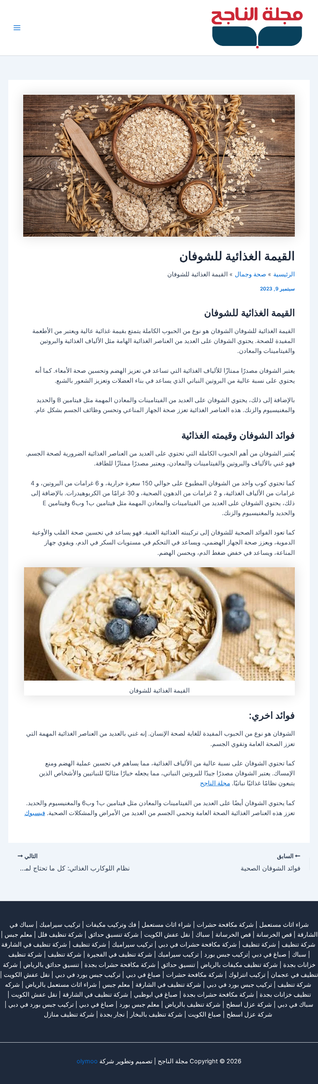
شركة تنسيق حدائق (113, 934)
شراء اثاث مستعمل (284, 924)
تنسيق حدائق (178, 965)
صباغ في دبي (143, 974)
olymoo (87, 1061)
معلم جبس (18, 934)
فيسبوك (34, 813)
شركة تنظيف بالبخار (156, 1014)
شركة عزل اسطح (249, 1004)
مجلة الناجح (215, 783)
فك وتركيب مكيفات (111, 924)
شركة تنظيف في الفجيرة (119, 954)
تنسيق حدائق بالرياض (51, 965)
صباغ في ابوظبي (156, 994)
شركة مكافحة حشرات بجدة (120, 965)
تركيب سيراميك (132, 944)
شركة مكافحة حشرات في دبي (197, 944)
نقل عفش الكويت (167, 934)
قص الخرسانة (274, 934)
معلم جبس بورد (139, 1004)
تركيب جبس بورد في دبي (87, 974)
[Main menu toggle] (17, 27)
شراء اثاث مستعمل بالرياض (61, 984)
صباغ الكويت (204, 1014)
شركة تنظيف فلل (60, 934)
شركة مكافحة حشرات (225, 924)
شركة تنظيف (299, 944)
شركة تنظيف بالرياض (193, 1004)
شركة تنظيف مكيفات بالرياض (239, 965)
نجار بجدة (112, 1014)
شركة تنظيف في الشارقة (34, 944)
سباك (202, 934)
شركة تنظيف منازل (69, 1014)
